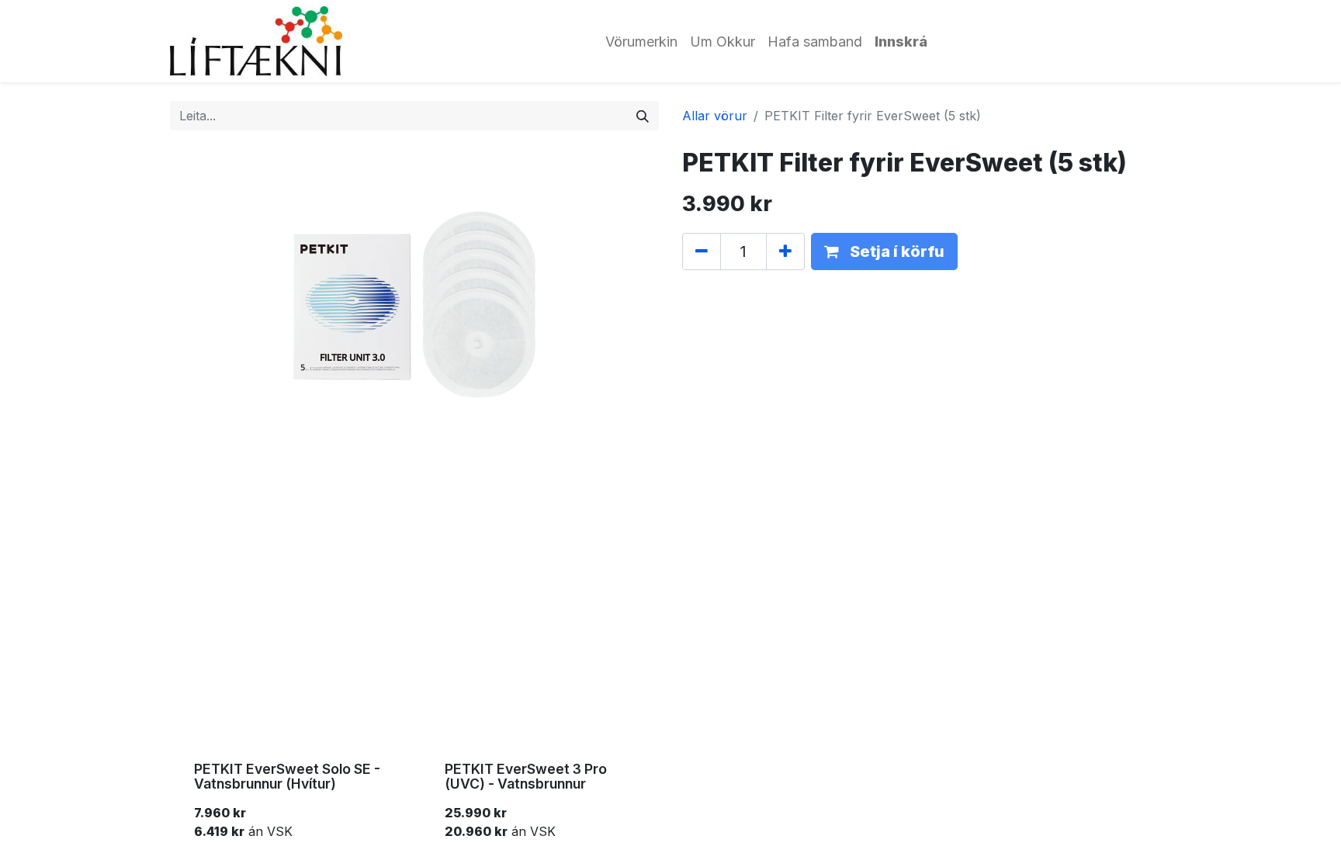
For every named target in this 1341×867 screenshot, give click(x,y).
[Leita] (642, 115)
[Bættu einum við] (785, 251)
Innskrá (901, 41)
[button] (884, 251)
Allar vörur (714, 115)
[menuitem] (641, 41)
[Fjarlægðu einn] (701, 251)
